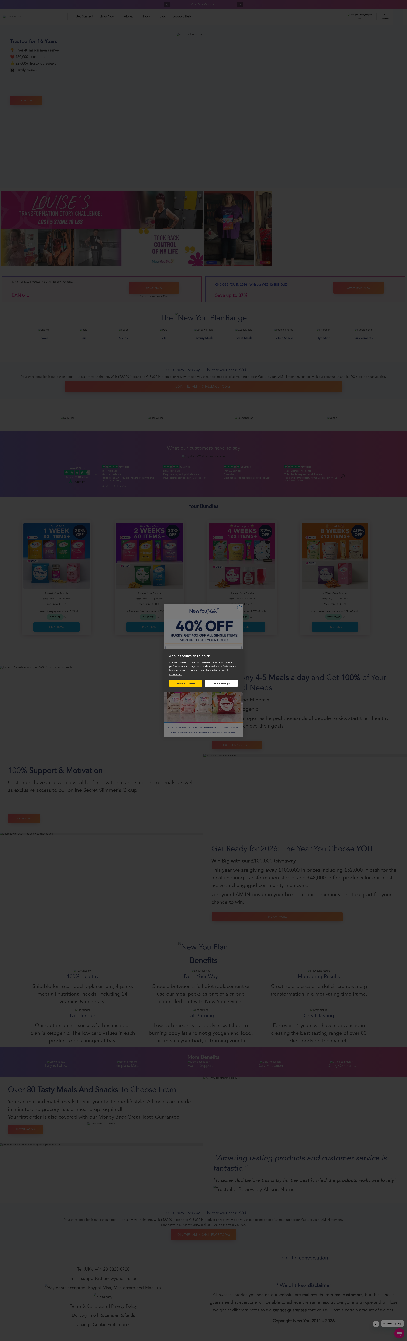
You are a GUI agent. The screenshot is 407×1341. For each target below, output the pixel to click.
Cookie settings (221, 683)
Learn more (175, 674)
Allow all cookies (185, 683)
